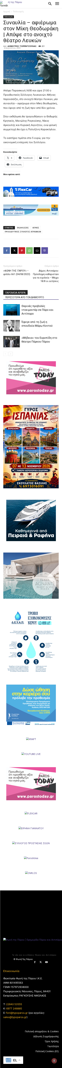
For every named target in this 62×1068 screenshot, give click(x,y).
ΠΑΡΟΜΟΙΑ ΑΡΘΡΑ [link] (15, 292)
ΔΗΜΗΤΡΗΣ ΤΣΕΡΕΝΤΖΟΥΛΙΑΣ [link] (22, 46)
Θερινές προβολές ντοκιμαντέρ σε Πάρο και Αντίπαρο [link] (37, 309)
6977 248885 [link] (14, 1008)
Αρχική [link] (6, 11)
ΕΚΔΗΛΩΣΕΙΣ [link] (23, 227)
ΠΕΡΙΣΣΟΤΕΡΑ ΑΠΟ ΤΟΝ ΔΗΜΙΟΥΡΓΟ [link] (24, 297)
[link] (4, 4)
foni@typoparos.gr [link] (17, 1012)
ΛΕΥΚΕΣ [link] (35, 227)
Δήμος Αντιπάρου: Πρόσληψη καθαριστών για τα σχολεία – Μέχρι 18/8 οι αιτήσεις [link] (46, 276)
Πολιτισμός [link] (18, 11)
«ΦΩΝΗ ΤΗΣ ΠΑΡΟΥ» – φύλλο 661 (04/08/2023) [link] (16, 272)
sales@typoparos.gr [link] (15, 1017)
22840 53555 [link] (14, 1004)
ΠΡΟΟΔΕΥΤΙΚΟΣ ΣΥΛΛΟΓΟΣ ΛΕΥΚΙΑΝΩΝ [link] (23, 231)
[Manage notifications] (54, 1060)
